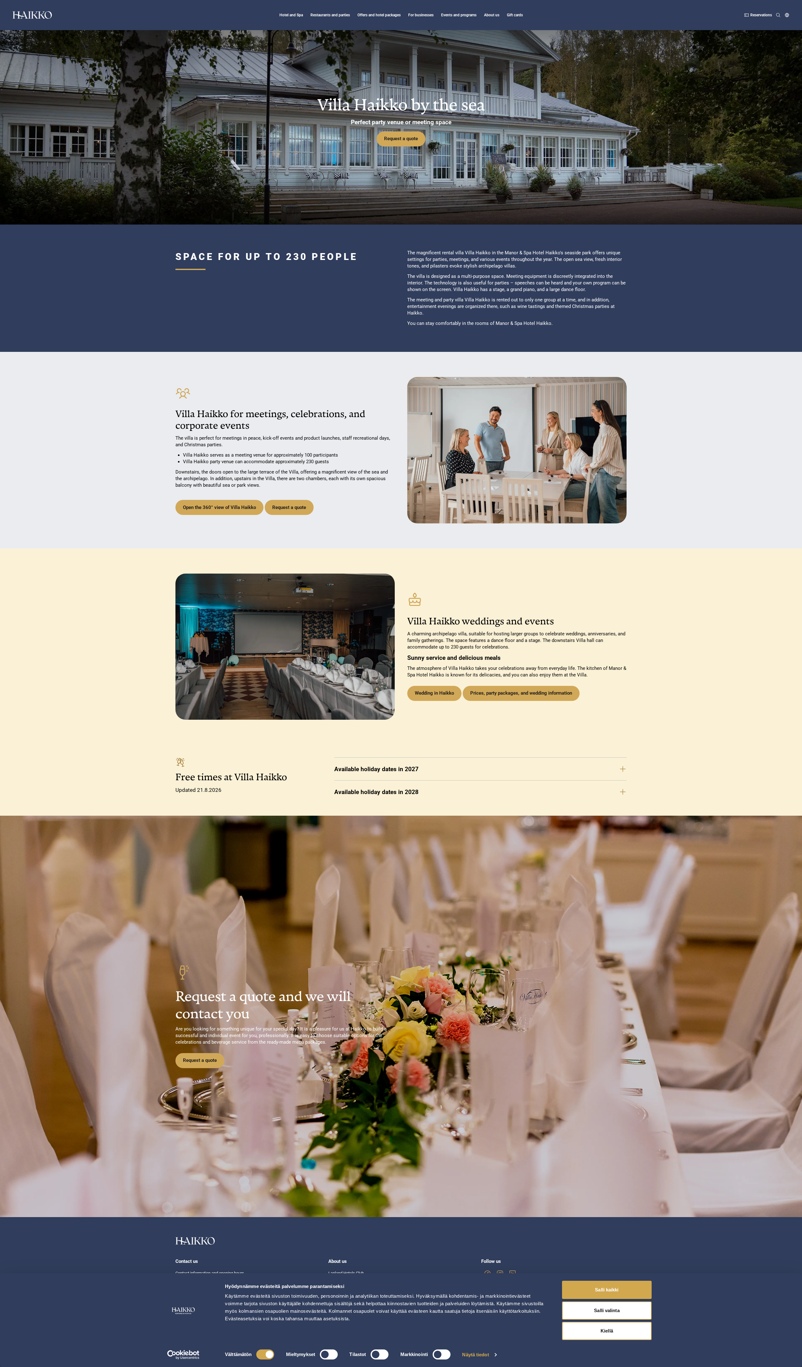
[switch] (329, 1354)
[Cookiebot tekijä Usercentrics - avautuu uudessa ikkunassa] (183, 1354)
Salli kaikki (606, 1289)
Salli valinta (606, 1310)
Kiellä (607, 1330)
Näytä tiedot (475, 1354)
